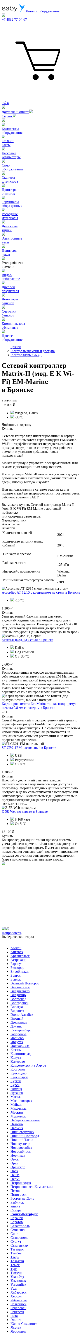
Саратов (16, 1222)
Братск (15, 975)
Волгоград (18, 999)
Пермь (15, 1179)
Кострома (17, 1069)
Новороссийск (21, 1147)
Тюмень (16, 1273)
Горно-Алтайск (21, 1014)
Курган (15, 1081)
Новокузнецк (20, 1144)
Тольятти (17, 1261)
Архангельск (20, 956)
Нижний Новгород (24, 1136)
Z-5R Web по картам (25, 811)
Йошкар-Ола (20, 1046)
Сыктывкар (19, 1245)
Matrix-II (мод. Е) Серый (27, 640)
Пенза (14, 1175)
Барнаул (16, 964)
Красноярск (19, 1077)
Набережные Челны (25, 1120)
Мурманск (18, 1116)
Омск (14, 1159)
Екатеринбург (20, 1030)
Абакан (15, 948)
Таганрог (17, 1249)
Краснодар (18, 1073)
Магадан (16, 1097)
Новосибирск (20, 1151)
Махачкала (18, 1108)
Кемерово (17, 1061)
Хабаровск (18, 1292)
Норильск (17, 1155)
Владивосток (20, 987)
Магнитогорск (21, 1100)
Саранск (16, 1218)
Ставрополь (19, 1237)
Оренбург (17, 1167)
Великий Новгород (24, 983)
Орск (14, 1171)
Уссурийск (18, 1284)
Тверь (14, 1257)
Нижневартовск (22, 1132)
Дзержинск (18, 1022)
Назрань (16, 1124)
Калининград (20, 1054)
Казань (15, 1050)
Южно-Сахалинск (23, 1323)
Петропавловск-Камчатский (31, 1187)
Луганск (16, 1093)
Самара (15, 1210)
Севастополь (20, 1226)
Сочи (14, 1233)
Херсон (16, 1296)
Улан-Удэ (17, 1277)
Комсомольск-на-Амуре (28, 1065)
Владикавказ (20, 991)
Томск (15, 1265)
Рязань (15, 1206)
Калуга (15, 1057)
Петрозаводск (20, 1183)
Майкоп (16, 1104)
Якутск (15, 1327)
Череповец (18, 1308)
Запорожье (18, 1034)
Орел (14, 1163)
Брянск (15, 979)
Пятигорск (18, 1194)
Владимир (18, 995)
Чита (14, 1316)
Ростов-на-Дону (22, 1198)
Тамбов (16, 1253)
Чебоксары (18, 1300)
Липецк (16, 1089)
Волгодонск (19, 1003)
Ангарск (16, 952)
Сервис (7, 116)
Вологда (16, 1007)
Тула (13, 1269)
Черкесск (17, 1312)
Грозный (16, 1018)
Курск (14, 1085)
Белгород (17, 967)
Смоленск (17, 1230)
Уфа (13, 1288)
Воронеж (17, 1010)
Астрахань (18, 960)
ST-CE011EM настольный (29, 747)
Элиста (15, 1320)
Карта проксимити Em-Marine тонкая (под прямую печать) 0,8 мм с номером (39, 705)
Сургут (15, 1241)
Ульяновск (18, 1280)
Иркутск (16, 1042)
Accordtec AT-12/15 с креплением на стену (41, 592)
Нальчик (16, 1128)
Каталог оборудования (42, 11)
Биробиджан (19, 971)
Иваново (17, 1038)
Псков (15, 1190)
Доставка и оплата (15, 112)
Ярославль (18, 1331)
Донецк (16, 1026)
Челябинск (18, 1304)
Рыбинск (17, 1202)
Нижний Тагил (21, 1140)
